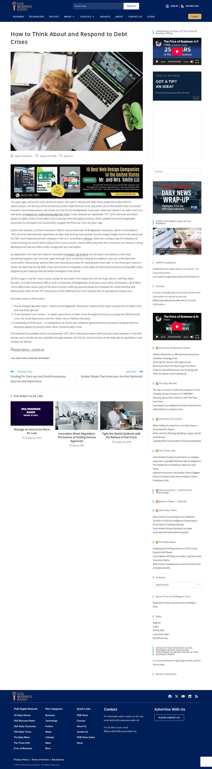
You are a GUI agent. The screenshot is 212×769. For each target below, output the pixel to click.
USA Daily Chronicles (170, 418)
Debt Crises (21, 358)
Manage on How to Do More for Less (32, 431)
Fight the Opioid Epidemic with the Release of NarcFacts (121, 435)
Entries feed (158, 630)
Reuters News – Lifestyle (173, 501)
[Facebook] (170, 696)
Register (157, 622)
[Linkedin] (189, 696)
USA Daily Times (168, 510)
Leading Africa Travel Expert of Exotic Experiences (177, 440)
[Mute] (191, 61)
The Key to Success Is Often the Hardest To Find (176, 389)
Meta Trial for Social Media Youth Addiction (174, 516)
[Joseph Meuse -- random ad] (27, 349)
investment (44, 358)
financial (32, 358)
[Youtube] (183, 696)
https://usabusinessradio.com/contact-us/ (178, 276)
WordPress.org (160, 638)
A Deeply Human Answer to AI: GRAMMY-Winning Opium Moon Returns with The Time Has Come (175, 397)
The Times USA (167, 450)
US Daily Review (168, 383)
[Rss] (196, 696)
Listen (194, 16)
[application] (177, 51)
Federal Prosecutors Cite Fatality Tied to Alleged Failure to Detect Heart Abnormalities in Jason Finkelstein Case (176, 476)
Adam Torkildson (23, 156)
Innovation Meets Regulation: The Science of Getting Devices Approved (76, 437)
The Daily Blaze (167, 542)
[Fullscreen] (197, 61)
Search (131, 6)
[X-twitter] (176, 696)
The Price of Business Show (174, 347)
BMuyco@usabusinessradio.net (168, 300)
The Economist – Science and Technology (174, 491)
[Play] (157, 61)
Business (68, 156)
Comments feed (161, 634)
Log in (156, 626)
